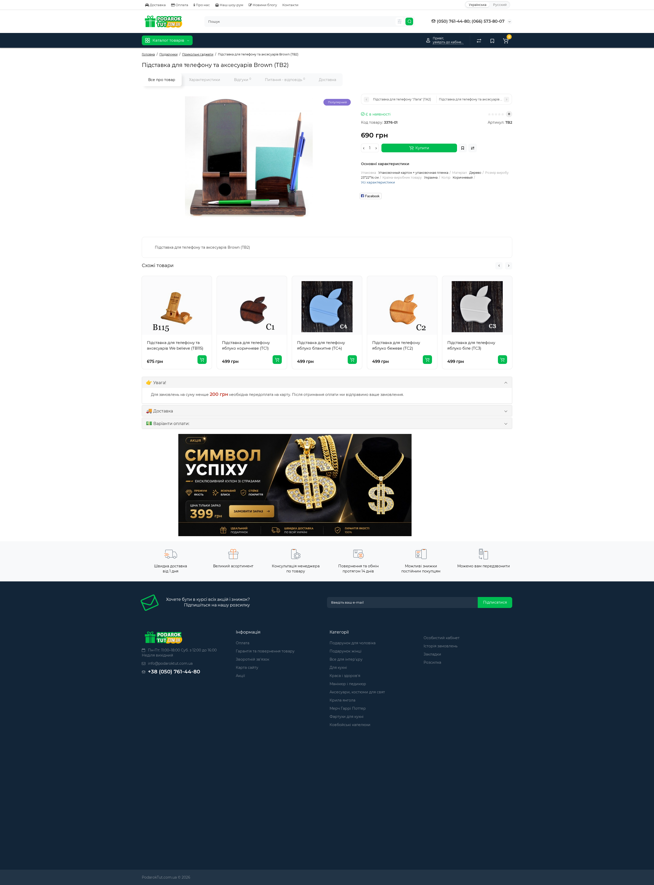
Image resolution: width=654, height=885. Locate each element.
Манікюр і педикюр (348, 684)
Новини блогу (264, 5)
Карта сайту (247, 667)
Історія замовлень (441, 646)
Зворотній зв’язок (252, 659)
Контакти (290, 5)
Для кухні (338, 667)
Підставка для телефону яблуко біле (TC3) (471, 345)
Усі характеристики (378, 182)
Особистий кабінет (442, 638)
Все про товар (161, 79)
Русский (500, 5)
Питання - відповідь (285, 79)
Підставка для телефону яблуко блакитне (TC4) (321, 345)
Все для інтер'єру (346, 659)
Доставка (157, 5)
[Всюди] (399, 21)
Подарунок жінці (345, 651)
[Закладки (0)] (492, 40)
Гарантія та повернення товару (265, 651)
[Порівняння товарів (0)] (479, 40)
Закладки (432, 654)
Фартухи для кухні (347, 716)
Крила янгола (342, 700)
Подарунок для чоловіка (353, 643)
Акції (240, 675)
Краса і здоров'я (345, 675)
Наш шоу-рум (231, 5)
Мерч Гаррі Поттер (348, 708)
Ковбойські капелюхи (350, 724)
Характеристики (204, 79)
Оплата (181, 5)
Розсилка (432, 662)
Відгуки (242, 79)
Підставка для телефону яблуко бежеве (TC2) (396, 345)
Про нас (202, 5)
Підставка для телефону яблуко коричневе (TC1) (246, 345)
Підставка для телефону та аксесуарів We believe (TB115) (175, 345)
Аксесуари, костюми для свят (357, 692)
